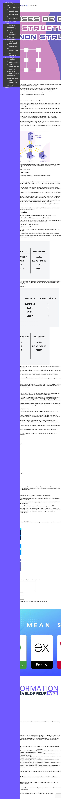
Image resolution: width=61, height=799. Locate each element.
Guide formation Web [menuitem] (9, 57)
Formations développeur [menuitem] (10, 21)
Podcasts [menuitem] (7, 23)
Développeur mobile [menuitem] (13, 50)
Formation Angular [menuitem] (13, 82)
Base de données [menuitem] (12, 55)
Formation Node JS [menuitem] (13, 80)
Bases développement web (21, 5)
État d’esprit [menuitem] (11, 37)
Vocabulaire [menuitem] (11, 41)
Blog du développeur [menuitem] (9, 2)
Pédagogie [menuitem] (11, 32)
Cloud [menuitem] (10, 52)
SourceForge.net (44, 405)
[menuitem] (5, 89)
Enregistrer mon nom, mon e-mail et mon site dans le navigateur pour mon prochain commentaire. (25, 601)
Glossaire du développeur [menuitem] (10, 39)
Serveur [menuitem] (10, 53)
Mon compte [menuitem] (7, 87)
